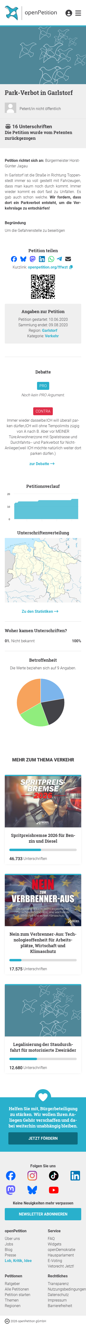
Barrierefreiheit (60, 1305)
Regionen (13, 1305)
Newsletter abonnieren (43, 1214)
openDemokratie (61, 1249)
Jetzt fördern (43, 1138)
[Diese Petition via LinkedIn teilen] (42, 258)
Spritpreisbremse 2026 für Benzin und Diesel (43, 838)
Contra (43, 411)
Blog (8, 1249)
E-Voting (55, 1260)
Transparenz (58, 1283)
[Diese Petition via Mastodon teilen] (33, 258)
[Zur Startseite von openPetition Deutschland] (31, 12)
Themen (12, 1300)
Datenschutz (58, 1294)
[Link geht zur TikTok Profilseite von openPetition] (54, 1175)
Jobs (9, 1244)
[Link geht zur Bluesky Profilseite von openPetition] (32, 1190)
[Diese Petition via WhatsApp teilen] (51, 258)
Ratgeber (12, 1283)
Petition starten (17, 1294)
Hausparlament (61, 1255)
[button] (68, 13)
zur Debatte (39, 463)
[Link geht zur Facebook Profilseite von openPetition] (11, 1175)
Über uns (12, 1238)
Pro (43, 386)
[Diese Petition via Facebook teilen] (14, 258)
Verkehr (52, 336)
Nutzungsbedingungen (67, 1289)
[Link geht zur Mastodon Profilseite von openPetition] (11, 1190)
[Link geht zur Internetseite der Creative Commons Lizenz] (8, 1321)
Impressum (57, 1300)
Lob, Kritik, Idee (18, 1260)
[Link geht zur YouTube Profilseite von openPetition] (54, 1190)
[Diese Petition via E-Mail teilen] (68, 258)
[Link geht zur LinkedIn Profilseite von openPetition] (75, 1175)
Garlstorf (49, 330)
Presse (10, 1255)
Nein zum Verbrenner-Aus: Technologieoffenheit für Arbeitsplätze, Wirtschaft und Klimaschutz (43, 942)
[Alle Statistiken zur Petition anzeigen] (43, 601)
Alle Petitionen (17, 1289)
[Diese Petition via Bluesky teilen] (23, 258)
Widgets (54, 1244)
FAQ (51, 1238)
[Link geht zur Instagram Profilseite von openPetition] (32, 1175)
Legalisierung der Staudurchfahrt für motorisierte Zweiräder (43, 1047)
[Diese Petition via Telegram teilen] (59, 258)
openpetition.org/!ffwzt (48, 267)
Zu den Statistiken (38, 611)
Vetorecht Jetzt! (61, 1266)
